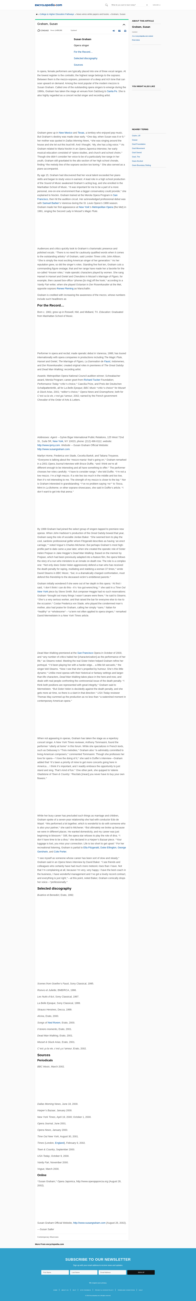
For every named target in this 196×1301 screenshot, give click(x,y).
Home (55, 1290)
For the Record (83, 51)
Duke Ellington (108, 847)
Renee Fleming (65, 288)
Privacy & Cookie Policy (104, 1290)
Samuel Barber (50, 203)
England (59, 1142)
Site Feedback (85, 1290)
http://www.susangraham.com (53, 449)
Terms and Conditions (126, 1290)
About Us (65, 1290)
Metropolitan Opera (102, 207)
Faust (107, 361)
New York (84, 207)
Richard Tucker (92, 379)
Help (74, 1290)
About (142, 36)
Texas (81, 132)
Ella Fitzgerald (91, 847)
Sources (78, 64)
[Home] (48, 5)
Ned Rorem (54, 1022)
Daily (141, 1290)
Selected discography (85, 58)
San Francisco (85, 652)
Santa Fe (112, 91)
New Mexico (65, 132)
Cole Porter (60, 851)
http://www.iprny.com (48, 445)
